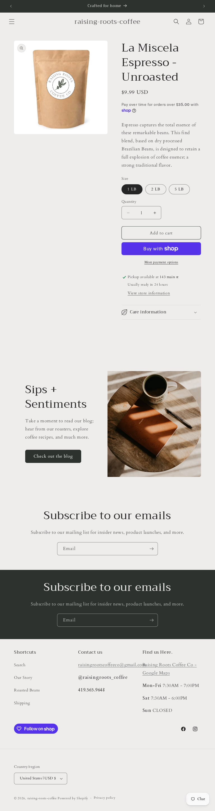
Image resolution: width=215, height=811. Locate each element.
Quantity (128, 201)
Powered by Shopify (73, 798)
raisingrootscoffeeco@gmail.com (112, 665)
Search (20, 665)
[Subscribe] (151, 548)
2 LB (155, 189)
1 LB (132, 189)
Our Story (23, 677)
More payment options (161, 262)
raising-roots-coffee (42, 798)
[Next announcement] (204, 6)
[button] (12, 21)
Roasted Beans (27, 690)
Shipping (22, 703)
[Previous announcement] (11, 6)
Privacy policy (105, 798)
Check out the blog (53, 456)
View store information (149, 293)
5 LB (179, 189)
